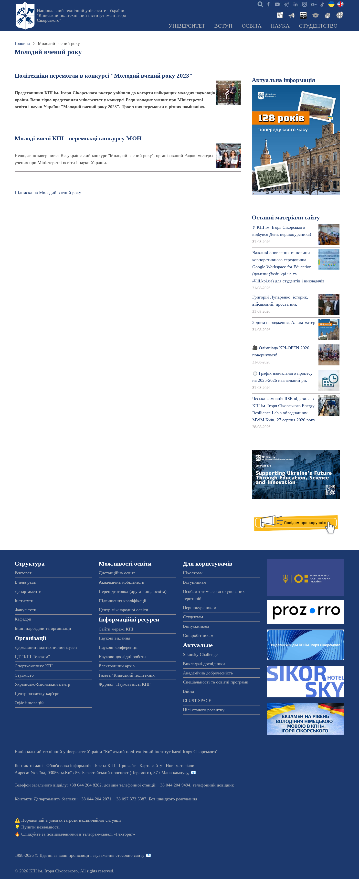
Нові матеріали (180, 765)
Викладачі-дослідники (204, 663)
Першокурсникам (199, 607)
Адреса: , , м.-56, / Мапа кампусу (101, 772)
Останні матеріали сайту (286, 217)
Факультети (25, 609)
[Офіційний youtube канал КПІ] (277, 4)
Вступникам (194, 582)
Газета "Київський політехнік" (127, 675)
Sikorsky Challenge (200, 654)
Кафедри (23, 619)
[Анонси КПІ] (291, 14)
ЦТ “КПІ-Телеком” (32, 656)
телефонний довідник (213, 785)
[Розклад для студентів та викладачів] (303, 14)
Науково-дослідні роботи (122, 656)
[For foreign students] (339, 14)
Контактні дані (29, 765)
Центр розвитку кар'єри (37, 693)
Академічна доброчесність (208, 673)
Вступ (223, 26)
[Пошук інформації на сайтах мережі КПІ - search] (259, 4)
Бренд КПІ (105, 765)
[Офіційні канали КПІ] (286, 4)
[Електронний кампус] (315, 14)
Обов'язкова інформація (68, 765)
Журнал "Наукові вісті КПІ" (125, 684)
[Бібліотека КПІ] (327, 14)
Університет (187, 26)
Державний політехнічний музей (46, 647)
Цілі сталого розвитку (203, 709)
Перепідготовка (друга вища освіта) (133, 591)
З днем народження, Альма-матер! (284, 322)
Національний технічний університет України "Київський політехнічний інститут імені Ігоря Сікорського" (81, 15)
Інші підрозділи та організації (43, 628)
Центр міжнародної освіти (123, 609)
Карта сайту (150, 765)
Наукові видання (114, 638)
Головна (22, 43)
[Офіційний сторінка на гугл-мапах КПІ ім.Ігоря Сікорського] (313, 4)
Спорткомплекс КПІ (34, 665)
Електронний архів (117, 665)
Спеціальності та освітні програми (215, 682)
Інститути (24, 600)
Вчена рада (25, 582)
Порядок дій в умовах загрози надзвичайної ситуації (71, 820)
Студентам (193, 616)
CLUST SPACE (197, 700)
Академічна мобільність (121, 582)
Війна (188, 691)
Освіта (252, 26)
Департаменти (28, 591)
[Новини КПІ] (279, 14)
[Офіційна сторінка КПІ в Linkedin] (295, 4)
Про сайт (127, 765)
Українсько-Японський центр (42, 684)
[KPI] (340, 4)
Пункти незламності (40, 827)
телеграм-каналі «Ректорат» (109, 834)
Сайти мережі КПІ (116, 629)
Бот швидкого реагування (173, 798)
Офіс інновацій (29, 702)
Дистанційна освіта (117, 572)
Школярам (192, 572)
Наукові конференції (118, 647)
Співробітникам (198, 635)
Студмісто (24, 675)
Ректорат (23, 572)
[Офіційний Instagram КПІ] (304, 4)
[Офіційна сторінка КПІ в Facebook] (268, 4)
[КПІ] (331, 4)
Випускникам (196, 626)
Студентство (318, 26)
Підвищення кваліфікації (122, 600)
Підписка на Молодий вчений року (48, 192)
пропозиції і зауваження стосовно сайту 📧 (110, 855)
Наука (280, 26)
